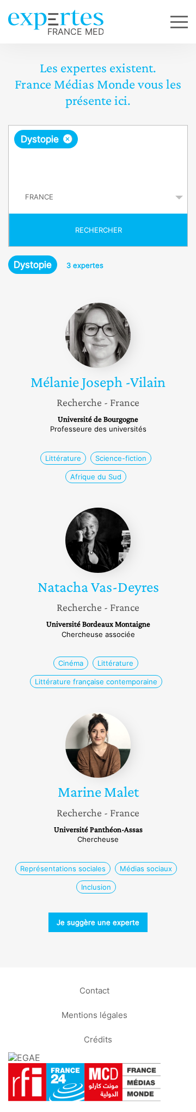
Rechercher (98, 230)
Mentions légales (94, 1015)
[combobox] (98, 153)
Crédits (98, 1039)
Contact (94, 990)
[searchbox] (99, 164)
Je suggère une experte (98, 922)
